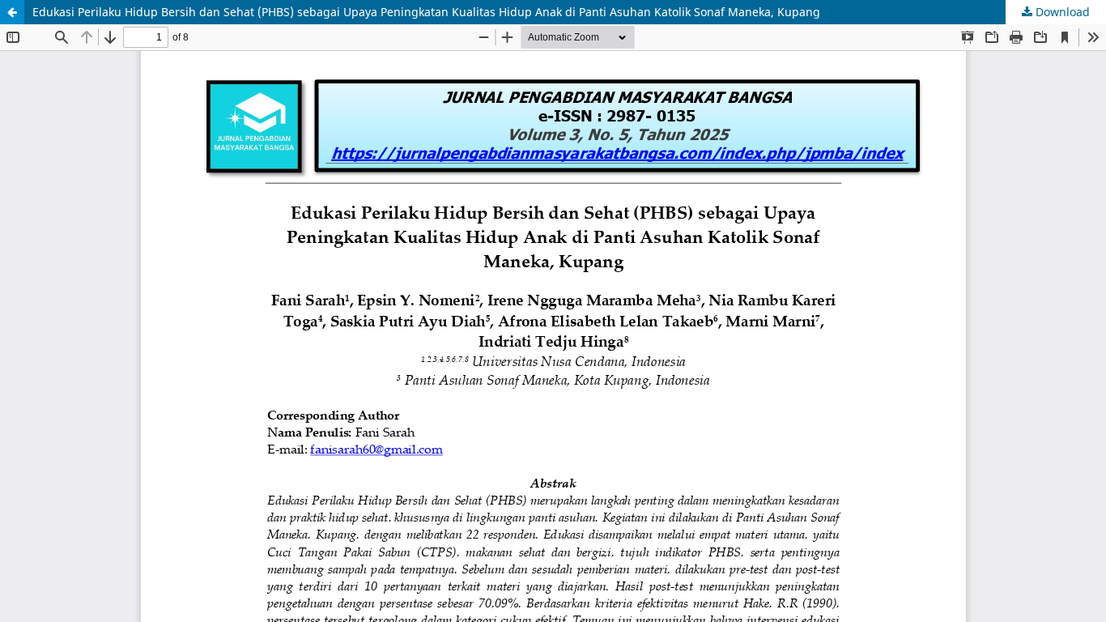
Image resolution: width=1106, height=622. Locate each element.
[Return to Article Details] (12, 12)
